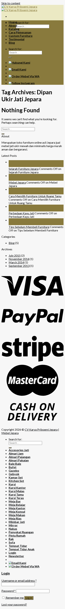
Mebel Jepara (17, 182)
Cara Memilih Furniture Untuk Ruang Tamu (35, 196)
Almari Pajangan (19, 457)
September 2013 (19, 265)
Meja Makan (17, 515)
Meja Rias (15, 518)
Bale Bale (15, 463)
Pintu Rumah (17, 535)
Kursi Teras (16, 498)
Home (13, 22)
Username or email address (19, 580)
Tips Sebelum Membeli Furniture (29, 227)
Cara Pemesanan (20, 32)
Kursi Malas (16, 491)
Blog (12, 42)
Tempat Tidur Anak (21, 549)
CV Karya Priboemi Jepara (41, 429)
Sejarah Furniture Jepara (23, 168)
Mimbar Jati (17, 522)
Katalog (14, 29)
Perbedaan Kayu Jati (21, 213)
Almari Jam (16, 453)
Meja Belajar (17, 504)
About (13, 25)
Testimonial (16, 39)
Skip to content (10, 3)
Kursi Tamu (16, 494)
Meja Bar (15, 501)
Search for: (22, 22)
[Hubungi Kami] (19, 62)
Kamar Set (16, 477)
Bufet (12, 467)
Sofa (12, 542)
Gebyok (14, 474)
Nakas (13, 528)
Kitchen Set (16, 480)
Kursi (12, 484)
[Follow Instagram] (22, 83)
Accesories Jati (19, 450)
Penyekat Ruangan (21, 532)
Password (8, 590)
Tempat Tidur (18, 545)
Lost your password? (14, 604)
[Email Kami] (17, 69)
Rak (11, 539)
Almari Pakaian (19, 460)
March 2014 (16, 262)
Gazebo (14, 470)
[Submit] (10, 57)
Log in (29, 598)
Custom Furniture (20, 35)
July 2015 (15, 255)
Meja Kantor (17, 508)
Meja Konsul (17, 511)
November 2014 (19, 259)
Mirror (13, 525)
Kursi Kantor (17, 487)
